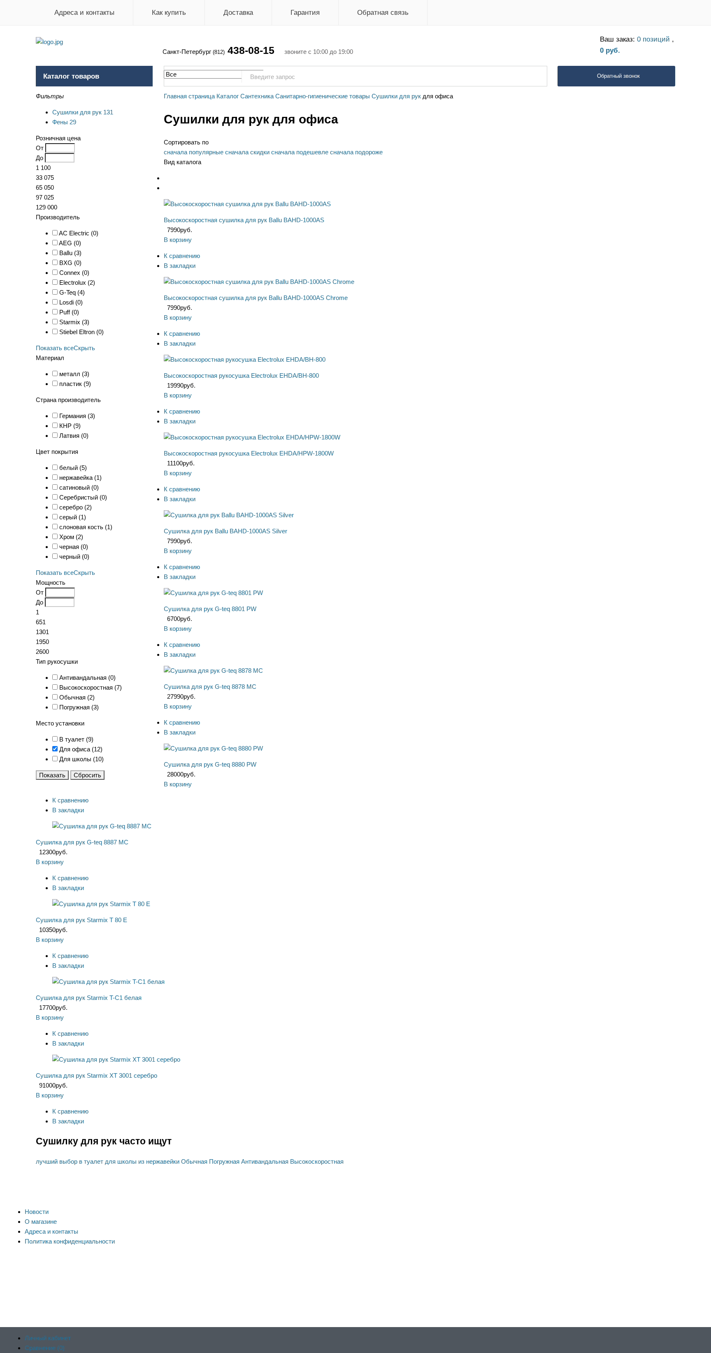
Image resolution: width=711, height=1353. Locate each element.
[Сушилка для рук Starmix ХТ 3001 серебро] (116, 1059)
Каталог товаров (71, 76)
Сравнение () (45, 1347)
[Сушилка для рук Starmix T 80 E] (101, 903)
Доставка (238, 12)
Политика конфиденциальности (70, 1241)
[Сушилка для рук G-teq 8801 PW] (213, 592)
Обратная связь (383, 12)
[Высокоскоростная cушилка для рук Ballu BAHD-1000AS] (247, 203)
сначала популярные (193, 152)
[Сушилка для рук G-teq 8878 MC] (213, 670)
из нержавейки (158, 1161)
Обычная (194, 1161)
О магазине (41, 1221)
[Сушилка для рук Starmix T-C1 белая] (108, 981)
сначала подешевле (299, 152)
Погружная (224, 1161)
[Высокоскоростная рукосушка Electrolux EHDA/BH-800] (244, 359)
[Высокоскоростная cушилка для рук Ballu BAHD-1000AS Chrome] (259, 281)
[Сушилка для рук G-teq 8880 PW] (213, 748)
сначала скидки (247, 152)
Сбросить (87, 775)
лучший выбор (56, 1161)
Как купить (169, 12)
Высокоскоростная (317, 1161)
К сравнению (182, 255)
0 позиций (654, 39)
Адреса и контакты (84, 12)
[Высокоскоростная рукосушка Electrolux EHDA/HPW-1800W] (252, 437)
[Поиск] (536, 76)
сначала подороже (356, 152)
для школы (121, 1161)
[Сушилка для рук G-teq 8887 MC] (101, 826)
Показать (52, 775)
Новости (37, 1211)
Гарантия (305, 12)
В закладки (179, 265)
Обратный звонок (618, 76)
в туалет (91, 1161)
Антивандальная (264, 1161)
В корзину (178, 239)
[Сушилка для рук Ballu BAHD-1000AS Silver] (229, 514)
